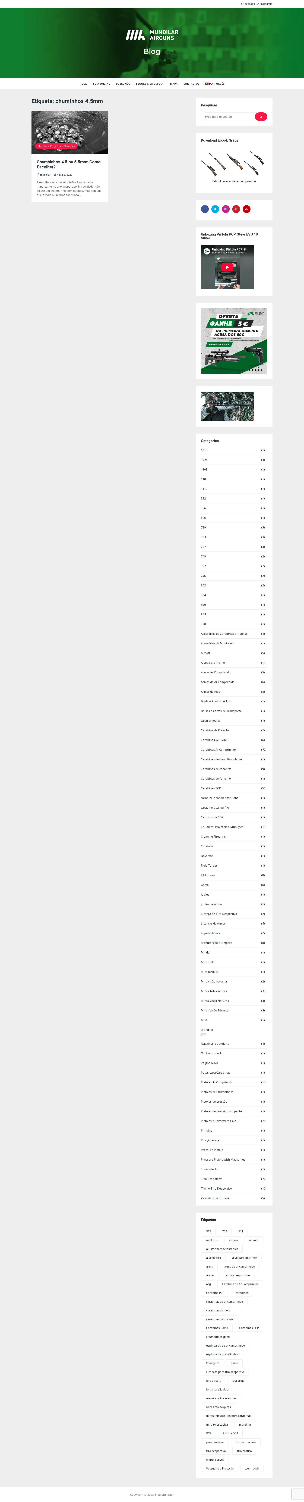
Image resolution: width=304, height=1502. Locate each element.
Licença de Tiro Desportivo (219, 914)
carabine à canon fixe (215, 807)
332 (203, 498)
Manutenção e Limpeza (216, 943)
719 (203, 527)
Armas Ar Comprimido (215, 672)
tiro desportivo (216, 1451)
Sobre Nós (123, 83)
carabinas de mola (218, 1310)
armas (210, 1275)
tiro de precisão (245, 1442)
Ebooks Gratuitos (149, 83)
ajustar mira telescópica (222, 1249)
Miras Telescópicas (214, 991)
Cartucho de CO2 (212, 817)
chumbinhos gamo (218, 1337)
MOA (204, 1020)
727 (203, 547)
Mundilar (207, 1030)
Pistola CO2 (230, 1433)
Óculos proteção (212, 1053)
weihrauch (252, 1468)
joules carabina (211, 904)
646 (203, 518)
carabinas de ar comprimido (224, 1302)
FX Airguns (208, 875)
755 (203, 576)
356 (203, 508)
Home (83, 83)
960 (203, 624)
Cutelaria (207, 846)
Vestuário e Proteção (220, 1468)
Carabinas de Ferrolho (216, 779)
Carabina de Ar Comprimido (240, 1284)
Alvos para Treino (213, 663)
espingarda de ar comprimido (225, 1345)
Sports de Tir (209, 1169)
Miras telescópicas (218, 1407)
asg (208, 1284)
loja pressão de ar (218, 1389)
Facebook (249, 3)
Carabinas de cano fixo (216, 769)
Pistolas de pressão (214, 1101)
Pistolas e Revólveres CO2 (218, 1121)
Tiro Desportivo (211, 1179)
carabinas (242, 1293)
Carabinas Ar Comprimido (218, 750)
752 (203, 566)
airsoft (253, 1240)
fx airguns (213, 1363)
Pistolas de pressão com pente (221, 1111)
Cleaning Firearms (213, 836)
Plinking (206, 1130)
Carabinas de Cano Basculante (221, 759)
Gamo (205, 885)
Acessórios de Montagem (217, 643)
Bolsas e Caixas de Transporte (221, 711)
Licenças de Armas (213, 923)
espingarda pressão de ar (223, 1354)
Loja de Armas (210, 933)
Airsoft (205, 653)
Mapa (174, 83)
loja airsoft (213, 1381)
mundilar (245, 1424)
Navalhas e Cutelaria (215, 1044)
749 (203, 556)
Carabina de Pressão (215, 730)
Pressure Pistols (212, 1150)
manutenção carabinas (221, 1398)
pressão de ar (215, 1442)
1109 (204, 479)
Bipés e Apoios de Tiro (216, 701)
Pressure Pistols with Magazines (223, 1159)
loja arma (238, 1381)
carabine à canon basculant (219, 798)
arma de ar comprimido (239, 1266)
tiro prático (244, 1451)
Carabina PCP (215, 1293)
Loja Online (101, 83)
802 (203, 585)
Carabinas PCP (211, 788)
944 (203, 614)
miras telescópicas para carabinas (228, 1416)
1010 (204, 450)
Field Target (209, 865)
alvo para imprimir (244, 1258)
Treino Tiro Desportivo (216, 1188)
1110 (204, 489)
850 (203, 605)
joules (205, 894)
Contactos (191, 83)
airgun (233, 1240)
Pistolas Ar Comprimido (217, 1082)
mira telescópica (217, 1424)
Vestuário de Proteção (215, 1198)
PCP (208, 1433)
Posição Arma (210, 1140)
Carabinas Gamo (217, 1328)
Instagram (266, 3)
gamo (234, 1363)
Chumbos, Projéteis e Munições (56, 146)
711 (240, 1231)
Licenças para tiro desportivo (225, 1372)
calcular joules (210, 721)
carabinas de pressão (220, 1319)
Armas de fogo (210, 692)
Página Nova (209, 1063)
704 (224, 1231)
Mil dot (205, 952)
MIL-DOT (207, 962)
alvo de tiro (213, 1258)
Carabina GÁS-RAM (214, 740)
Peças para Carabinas (215, 1073)
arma (209, 1266)
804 (203, 595)
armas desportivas (238, 1275)
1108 (204, 469)
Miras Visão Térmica (215, 1010)
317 (208, 1231)
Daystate (207, 856)
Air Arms (212, 1240)
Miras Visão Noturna (215, 1001)
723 (203, 537)
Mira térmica (209, 972)
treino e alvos (215, 1460)
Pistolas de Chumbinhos (217, 1092)
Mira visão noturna (214, 981)
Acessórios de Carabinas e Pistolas (224, 634)
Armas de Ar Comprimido (217, 682)
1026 (204, 460)
